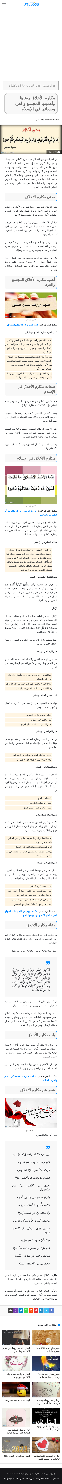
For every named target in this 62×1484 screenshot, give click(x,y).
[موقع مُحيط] (31, 4)
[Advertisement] (31, 43)
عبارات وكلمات (16, 85)
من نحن (56, 1478)
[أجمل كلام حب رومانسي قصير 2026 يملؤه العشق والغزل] (16, 1337)
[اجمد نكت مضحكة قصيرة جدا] (16, 1389)
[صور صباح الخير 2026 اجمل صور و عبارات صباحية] (46, 1337)
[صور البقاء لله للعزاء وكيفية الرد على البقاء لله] (46, 1416)
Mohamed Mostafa (52, 120)
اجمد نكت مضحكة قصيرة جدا (17, 1400)
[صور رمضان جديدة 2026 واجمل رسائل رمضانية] (46, 1363)
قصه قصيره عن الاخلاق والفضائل (22, 324)
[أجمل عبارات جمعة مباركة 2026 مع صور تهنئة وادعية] (16, 1363)
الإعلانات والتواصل (10, 1478)
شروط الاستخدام (27, 1478)
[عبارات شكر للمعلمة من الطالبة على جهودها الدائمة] (16, 1417)
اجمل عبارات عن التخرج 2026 (17, 1456)
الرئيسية (48, 85)
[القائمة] (4, 4)
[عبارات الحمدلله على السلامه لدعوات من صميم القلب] (46, 1445)
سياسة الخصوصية (43, 1478)
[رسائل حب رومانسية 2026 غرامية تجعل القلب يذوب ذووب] (46, 1389)
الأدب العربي (34, 85)
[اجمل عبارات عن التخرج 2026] (16, 1445)
